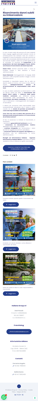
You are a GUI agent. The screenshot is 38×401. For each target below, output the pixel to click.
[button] (4, 397)
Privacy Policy (23, 390)
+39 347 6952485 (20, 374)
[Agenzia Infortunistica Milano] (8, 2)
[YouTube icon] (21, 395)
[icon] (22, 395)
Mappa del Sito (21, 392)
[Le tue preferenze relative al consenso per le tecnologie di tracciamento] (35, 398)
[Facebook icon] (17, 395)
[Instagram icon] (19, 395)
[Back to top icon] (19, 386)
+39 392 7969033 (19, 366)
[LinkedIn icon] (15, 395)
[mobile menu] (35, 2)
